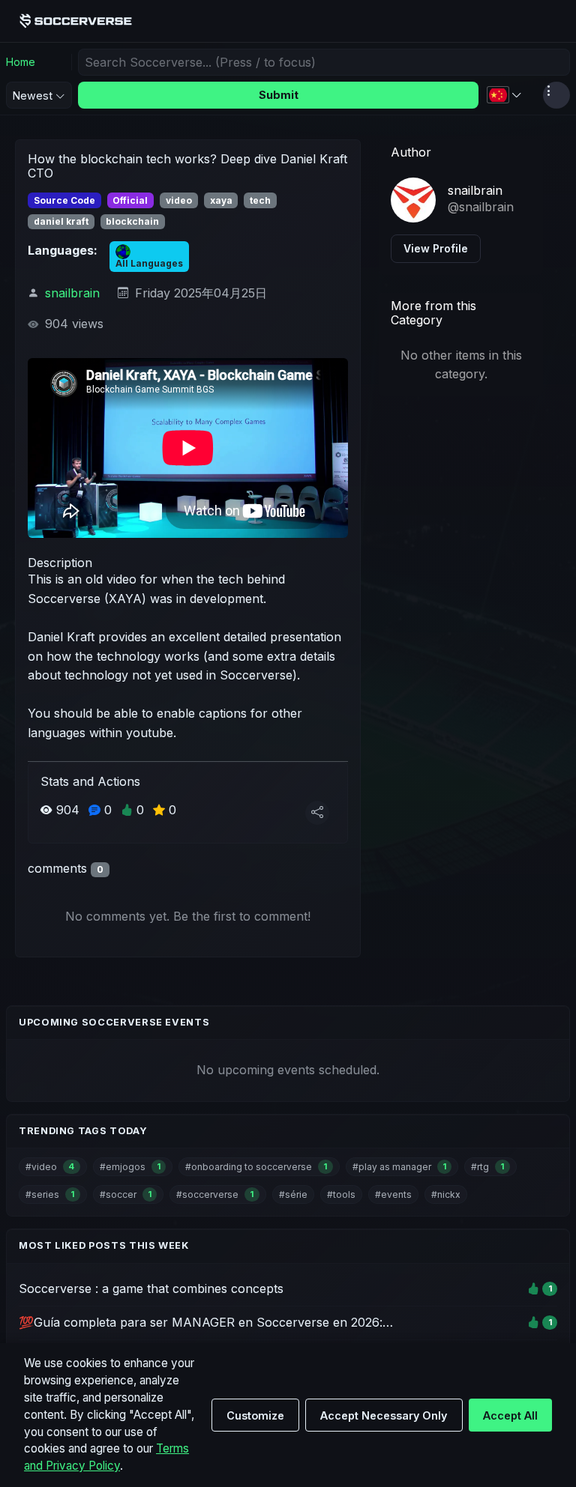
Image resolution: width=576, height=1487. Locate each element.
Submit (278, 94)
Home (20, 61)
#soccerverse (215, 1194)
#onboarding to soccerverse (256, 1166)
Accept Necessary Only (383, 1415)
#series (50, 1194)
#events (393, 1194)
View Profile (436, 248)
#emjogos (130, 1166)
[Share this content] (317, 813)
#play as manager (399, 1166)
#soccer (126, 1194)
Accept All (510, 1415)
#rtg (487, 1166)
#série (293, 1194)
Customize (255, 1415)
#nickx (445, 1194)
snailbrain (72, 292)
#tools (341, 1194)
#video (50, 1166)
